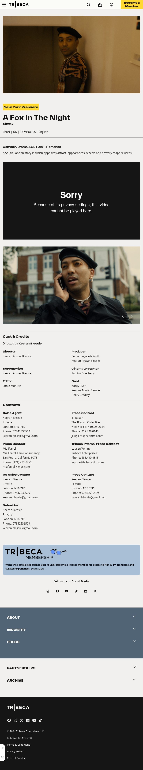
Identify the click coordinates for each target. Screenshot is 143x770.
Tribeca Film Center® (19, 738)
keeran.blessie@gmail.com (20, 436)
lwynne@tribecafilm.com (88, 462)
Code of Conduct (16, 758)
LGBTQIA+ (37, 146)
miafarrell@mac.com (16, 466)
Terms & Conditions (18, 744)
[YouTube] (67, 591)
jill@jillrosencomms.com (87, 436)
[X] (95, 591)
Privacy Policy (14, 751)
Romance (53, 146)
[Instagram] (48, 591)
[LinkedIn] (85, 591)
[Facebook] (57, 591)
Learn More (38, 568)
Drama (22, 146)
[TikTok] (76, 591)
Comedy (9, 146)
